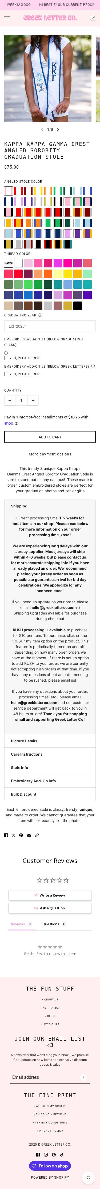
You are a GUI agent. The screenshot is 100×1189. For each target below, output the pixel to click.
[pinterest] (54, 1154)
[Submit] (83, 1077)
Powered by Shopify (50, 1177)
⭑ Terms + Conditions (50, 1122)
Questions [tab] (50, 924)
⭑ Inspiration (50, 1007)
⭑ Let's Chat (50, 1024)
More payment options (50, 454)
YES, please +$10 (25, 358)
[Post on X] (13, 835)
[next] (58, 129)
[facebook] (38, 1154)
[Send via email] (29, 835)
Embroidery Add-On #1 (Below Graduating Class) (43, 342)
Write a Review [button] (52, 895)
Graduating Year (20, 315)
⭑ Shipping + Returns (50, 1114)
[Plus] (33, 401)
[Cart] (93, 18)
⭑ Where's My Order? (50, 1106)
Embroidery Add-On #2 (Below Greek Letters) (46, 366)
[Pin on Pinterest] (21, 835)
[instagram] (46, 1154)
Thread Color (17, 254)
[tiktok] (62, 1154)
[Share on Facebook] (6, 835)
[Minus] (9, 401)
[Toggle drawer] (7, 18)
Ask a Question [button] (52, 908)
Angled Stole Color (23, 182)
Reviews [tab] (18, 924)
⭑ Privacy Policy (50, 1130)
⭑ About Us (50, 999)
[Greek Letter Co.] (50, 18)
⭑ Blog (50, 1016)
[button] (50, 505)
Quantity (13, 390)
